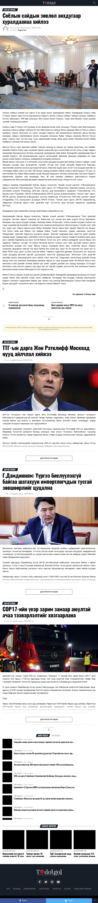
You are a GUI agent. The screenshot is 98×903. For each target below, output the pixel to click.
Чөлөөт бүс (57, 889)
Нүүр (8, 889)
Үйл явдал (17, 889)
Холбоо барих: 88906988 (82, 889)
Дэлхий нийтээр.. (30, 889)
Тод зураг (67, 889)
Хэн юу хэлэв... (44, 889)
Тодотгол (22, 30)
